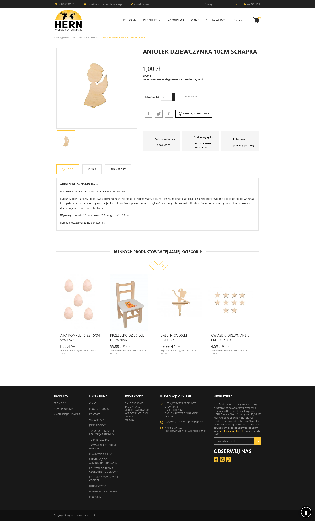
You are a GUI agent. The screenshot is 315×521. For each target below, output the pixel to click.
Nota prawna (97, 486)
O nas (195, 20)
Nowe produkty (63, 409)
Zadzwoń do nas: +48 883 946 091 (184, 422)
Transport (118, 169)
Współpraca (176, 20)
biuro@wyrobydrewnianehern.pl (103, 4)
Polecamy (129, 20)
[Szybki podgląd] (99, 353)
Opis (70, 169)
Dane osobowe (134, 403)
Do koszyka (191, 96)
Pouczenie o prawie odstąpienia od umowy (103, 470)
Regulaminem (226, 431)
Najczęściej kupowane (67, 414)
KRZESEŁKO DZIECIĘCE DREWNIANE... (127, 337)
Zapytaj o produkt (193, 114)
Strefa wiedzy (215, 20)
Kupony (129, 420)
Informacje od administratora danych (104, 461)
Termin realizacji (99, 439)
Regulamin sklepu (100, 454)
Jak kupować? (97, 425)
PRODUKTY (150, 20)
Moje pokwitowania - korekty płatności (138, 411)
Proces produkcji (100, 409)
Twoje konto (134, 396)
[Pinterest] (169, 114)
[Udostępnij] (148, 114)
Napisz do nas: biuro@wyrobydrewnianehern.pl (186, 429)
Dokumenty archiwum (103, 491)
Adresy (129, 416)
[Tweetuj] (159, 114)
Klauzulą (239, 431)
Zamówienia (132, 406)
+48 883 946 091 (67, 4)
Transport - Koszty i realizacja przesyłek (101, 432)
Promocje (60, 403)
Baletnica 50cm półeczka (174, 337)
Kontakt (238, 20)
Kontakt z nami (140, 4)
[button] (306, 512)
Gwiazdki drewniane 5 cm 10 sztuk (230, 337)
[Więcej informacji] (56, 353)
